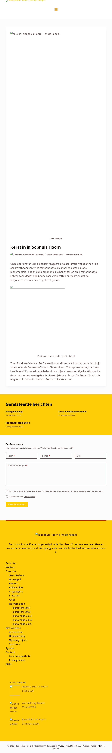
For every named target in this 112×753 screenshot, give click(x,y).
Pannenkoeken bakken (18, 422)
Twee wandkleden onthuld (72, 411)
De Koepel (15, 579)
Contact (10, 652)
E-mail (46, 455)
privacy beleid (29, 497)
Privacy (61, 746)
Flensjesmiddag (14, 411)
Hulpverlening (17, 636)
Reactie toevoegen (17, 465)
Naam (11, 455)
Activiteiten (16, 632)
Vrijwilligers (16, 591)
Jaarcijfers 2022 (21, 611)
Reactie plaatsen (16, 504)
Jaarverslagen (17, 603)
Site (78, 455)
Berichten (11, 563)
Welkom (10, 567)
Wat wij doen (13, 628)
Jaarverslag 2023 (22, 615)
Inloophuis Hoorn (74, 255)
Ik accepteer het (22, 497)
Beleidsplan (16, 587)
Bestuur (13, 583)
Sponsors (14, 644)
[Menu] (56, 9)
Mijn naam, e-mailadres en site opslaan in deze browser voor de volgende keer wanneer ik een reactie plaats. (56, 491)
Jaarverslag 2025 (22, 623)
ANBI (12, 599)
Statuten (14, 595)
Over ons (11, 571)
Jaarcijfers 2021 (21, 607)
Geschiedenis (16, 575)
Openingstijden (18, 640)
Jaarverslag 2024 (22, 620)
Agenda (10, 648)
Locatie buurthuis (19, 656)
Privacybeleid (17, 660)
